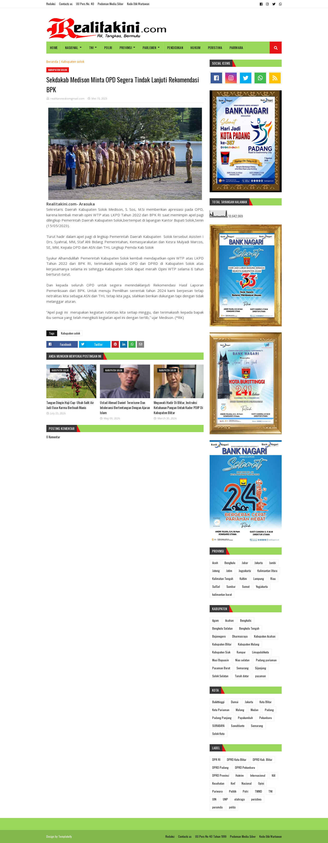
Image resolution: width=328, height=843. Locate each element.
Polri (245, 791)
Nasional (247, 783)
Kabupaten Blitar (221, 644)
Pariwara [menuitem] (236, 47)
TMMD (258, 791)
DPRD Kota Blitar (236, 759)
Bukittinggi (218, 702)
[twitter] (274, 4)
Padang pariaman (266, 660)
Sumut (245, 586)
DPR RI (216, 759)
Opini (261, 783)
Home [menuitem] (54, 47)
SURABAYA (218, 726)
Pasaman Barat (221, 668)
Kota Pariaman (220, 710)
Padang (269, 710)
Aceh (215, 563)
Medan (254, 710)
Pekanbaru (265, 718)
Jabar (245, 563)
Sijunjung (260, 668)
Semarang (243, 668)
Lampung (258, 578)
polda (232, 807)
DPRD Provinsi (220, 775)
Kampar (241, 652)
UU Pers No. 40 (85, 4)
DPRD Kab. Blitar (262, 759)
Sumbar (231, 586)
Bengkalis (245, 620)
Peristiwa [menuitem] (215, 47)
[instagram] (267, 4)
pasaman (260, 676)
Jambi (272, 563)
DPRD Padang (220, 767)
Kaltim (243, 578)
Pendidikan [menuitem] (175, 47)
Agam (215, 620)
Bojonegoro (219, 636)
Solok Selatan (220, 676)
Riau (273, 578)
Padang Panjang (221, 718)
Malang (240, 710)
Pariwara (217, 791)
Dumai (234, 702)
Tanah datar (242, 676)
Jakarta (259, 563)
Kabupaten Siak (221, 652)
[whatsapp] (280, 4)
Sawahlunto (237, 726)
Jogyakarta (245, 571)
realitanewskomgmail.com (67, 98)
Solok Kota (218, 733)
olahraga (239, 799)
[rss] (275, 78)
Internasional (257, 775)
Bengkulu (230, 563)
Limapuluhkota (260, 652)
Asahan (229, 620)
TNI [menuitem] (91, 47)
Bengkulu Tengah (249, 628)
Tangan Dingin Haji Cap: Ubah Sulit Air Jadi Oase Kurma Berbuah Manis (70, 405)
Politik (232, 791)
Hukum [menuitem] (195, 47)
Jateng (216, 571)
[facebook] (261, 4)
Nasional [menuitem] (71, 47)
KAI (273, 775)
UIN (214, 799)
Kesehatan (218, 783)
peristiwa (256, 799)
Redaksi (50, 4)
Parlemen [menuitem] (149, 47)
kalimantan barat (222, 594)
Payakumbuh (245, 718)
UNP (225, 799)
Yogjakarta (262, 586)
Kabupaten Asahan (264, 636)
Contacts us (66, 4)
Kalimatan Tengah (222, 578)
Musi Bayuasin (220, 660)
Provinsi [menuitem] (126, 47)
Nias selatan (242, 660)
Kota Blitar (266, 702)
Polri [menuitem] (108, 47)
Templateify (65, 836)
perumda (217, 807)
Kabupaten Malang (248, 644)
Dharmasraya (240, 636)
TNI (270, 791)
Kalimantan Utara (267, 571)
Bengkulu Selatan (222, 628)
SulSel (216, 586)
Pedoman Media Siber (110, 4)
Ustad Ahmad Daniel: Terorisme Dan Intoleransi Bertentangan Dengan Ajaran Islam (125, 407)
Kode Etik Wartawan (138, 4)
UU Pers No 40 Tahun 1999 (210, 836)
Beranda (52, 62)
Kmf (233, 783)
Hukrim (240, 775)
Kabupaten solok (72, 62)
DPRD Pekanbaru (245, 767)
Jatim (229, 571)
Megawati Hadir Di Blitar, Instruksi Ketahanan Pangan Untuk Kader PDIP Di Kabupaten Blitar (178, 407)
